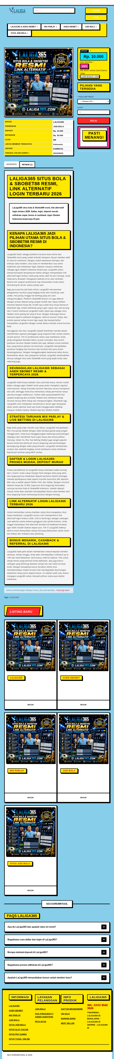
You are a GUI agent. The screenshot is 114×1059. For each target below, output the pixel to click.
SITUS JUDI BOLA (19, 33)
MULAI (93, 121)
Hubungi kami (63, 590)
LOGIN (96, 18)
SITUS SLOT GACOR (18, 1029)
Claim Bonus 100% (89, 76)
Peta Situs (40, 1022)
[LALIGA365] (38, 82)
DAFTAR (96, 11)
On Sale (65, 1014)
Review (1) (27, 164)
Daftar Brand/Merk (72, 1009)
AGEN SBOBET (70, 27)
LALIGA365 (14, 597)
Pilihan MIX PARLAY (86, 97)
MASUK (31, 705)
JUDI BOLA (90, 27)
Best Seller (67, 1023)
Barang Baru (68, 1018)
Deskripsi (11, 164)
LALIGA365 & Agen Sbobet (23, 27)
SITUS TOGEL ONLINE (19, 1039)
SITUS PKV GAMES (18, 1034)
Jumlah (80, 107)
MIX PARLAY (50, 27)
